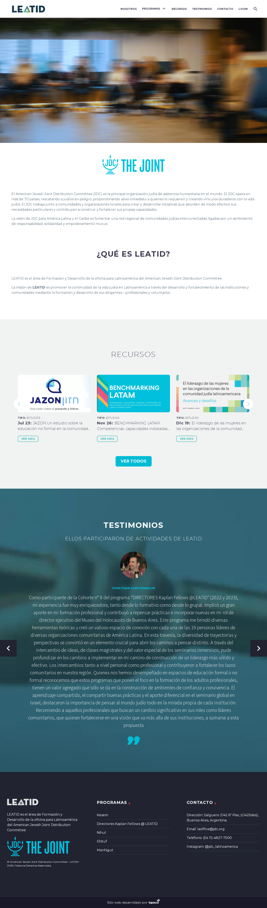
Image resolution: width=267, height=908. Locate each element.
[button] (19, 404)
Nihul (101, 833)
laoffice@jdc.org (211, 829)
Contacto (225, 8)
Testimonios (202, 8)
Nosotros (129, 8)
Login (243, 8)
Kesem (102, 815)
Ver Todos (133, 461)
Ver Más (28, 439)
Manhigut (105, 850)
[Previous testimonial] (8, 648)
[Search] (255, 8)
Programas (151, 8)
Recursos (179, 8)
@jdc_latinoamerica (221, 847)
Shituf (102, 841)
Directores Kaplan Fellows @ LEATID (127, 824)
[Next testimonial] (258, 648)
